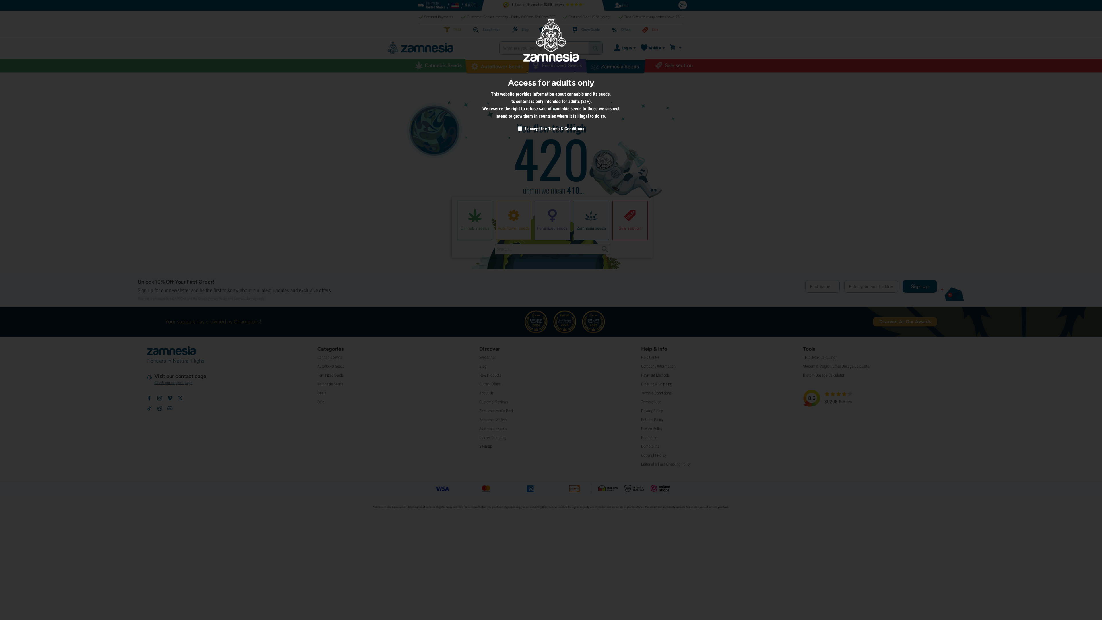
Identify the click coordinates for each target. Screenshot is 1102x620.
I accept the (535, 128)
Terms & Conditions (566, 128)
